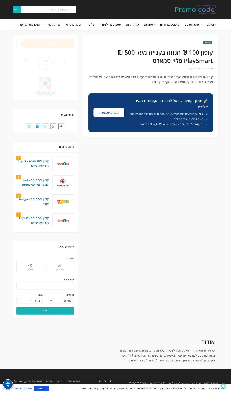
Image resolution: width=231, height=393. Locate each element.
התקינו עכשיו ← (109, 112)
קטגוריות (149, 25)
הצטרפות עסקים (30, 25)
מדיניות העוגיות (23, 388)
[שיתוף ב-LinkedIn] (45, 126)
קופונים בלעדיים (169, 25)
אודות (49, 381)
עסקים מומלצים (111, 25)
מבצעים (30, 269)
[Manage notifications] (223, 386)
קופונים (211, 25)
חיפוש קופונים (193, 25)
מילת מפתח (69, 279)
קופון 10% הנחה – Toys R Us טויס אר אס (33, 163)
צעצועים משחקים (196, 68)
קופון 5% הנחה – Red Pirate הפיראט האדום (35, 182)
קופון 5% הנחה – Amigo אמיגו (34, 201)
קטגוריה (70, 294)
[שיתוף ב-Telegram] (37, 126)
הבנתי (41, 388)
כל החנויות (132, 25)
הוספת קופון (73, 381)
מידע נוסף (53, 25)
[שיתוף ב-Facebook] (61, 126)
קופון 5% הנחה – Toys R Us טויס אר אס (34, 220)
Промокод (20, 381)
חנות (40, 294)
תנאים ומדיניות (35, 381)
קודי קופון (60, 269)
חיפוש (16, 9)
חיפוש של (70, 258)
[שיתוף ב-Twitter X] (53, 126)
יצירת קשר (59, 381)
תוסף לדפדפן (73, 25)
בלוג (91, 25)
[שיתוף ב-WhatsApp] (29, 126)
